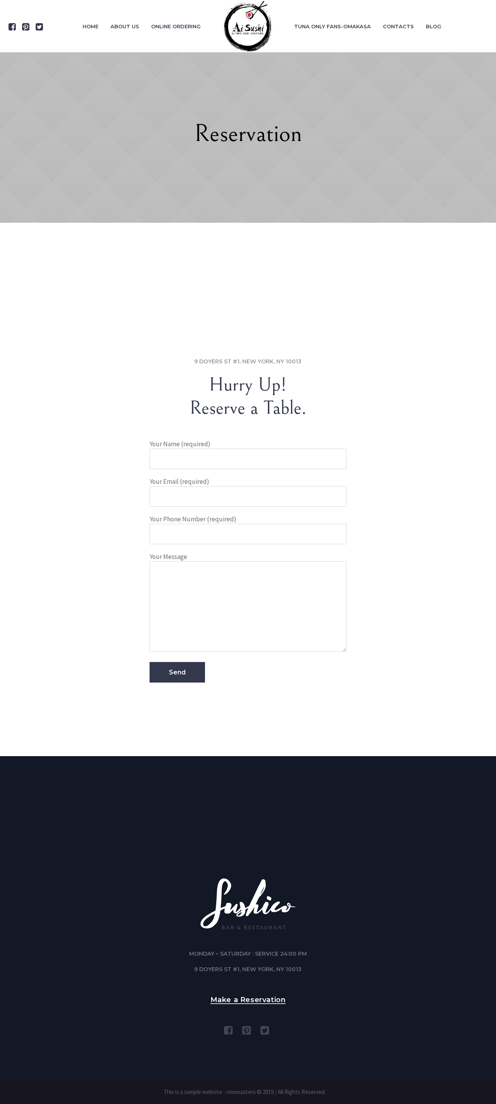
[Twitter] (39, 26)
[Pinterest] (25, 26)
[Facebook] (12, 26)
